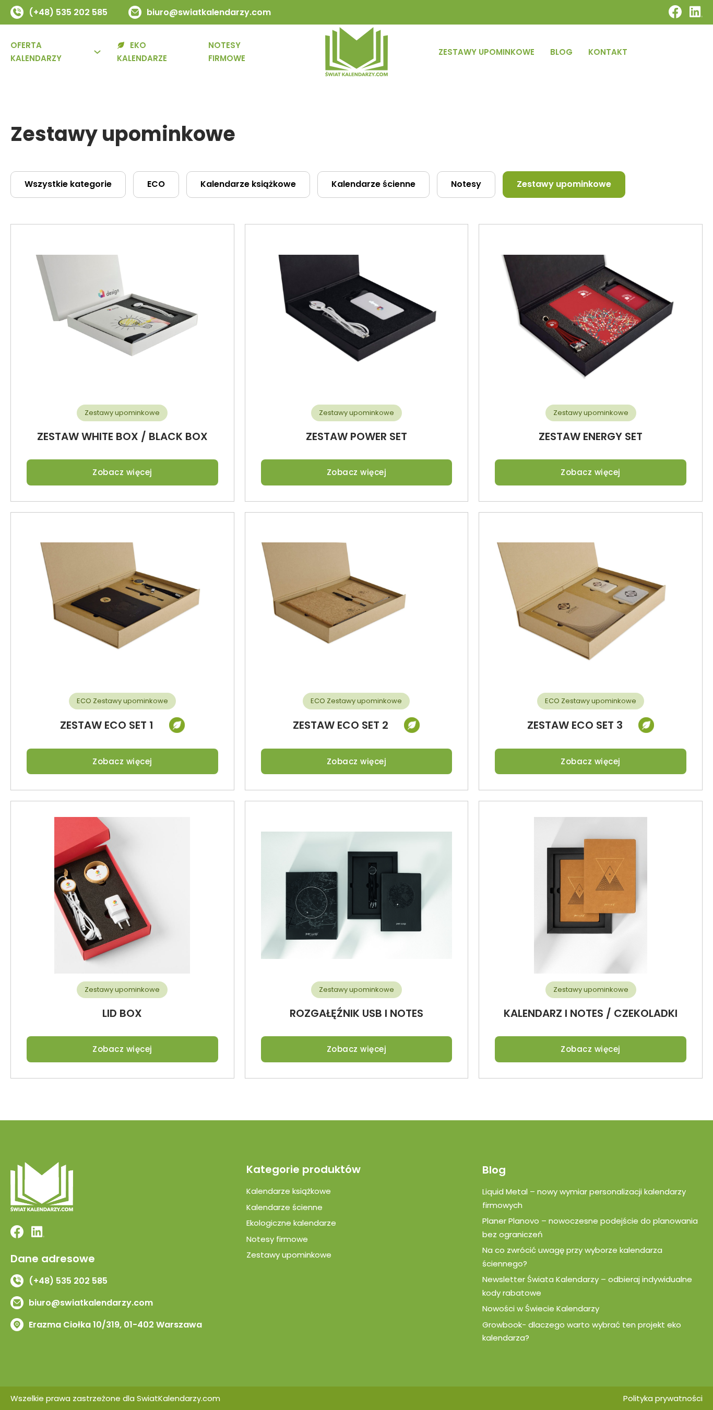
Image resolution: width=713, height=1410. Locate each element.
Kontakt (607, 51)
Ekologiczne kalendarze (291, 1222)
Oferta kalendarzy (36, 52)
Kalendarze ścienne (284, 1207)
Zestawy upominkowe (486, 51)
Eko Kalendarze (142, 52)
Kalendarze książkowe (288, 1191)
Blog (561, 51)
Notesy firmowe (226, 52)
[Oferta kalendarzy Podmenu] (97, 52)
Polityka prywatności (663, 1398)
